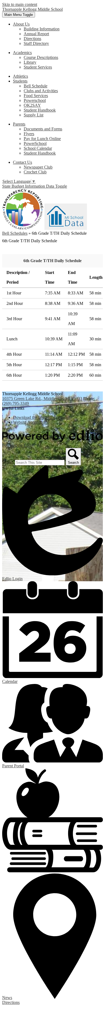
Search (8, 462)
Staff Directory (36, 43)
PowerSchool (35, 143)
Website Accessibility (31, 422)
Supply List (33, 115)
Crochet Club (35, 172)
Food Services (36, 95)
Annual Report (36, 33)
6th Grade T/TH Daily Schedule (52, 260)
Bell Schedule (35, 86)
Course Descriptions (41, 57)
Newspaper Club (38, 167)
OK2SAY (32, 105)
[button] (21, 24)
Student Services (38, 67)
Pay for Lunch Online (42, 138)
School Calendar (38, 148)
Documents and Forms (43, 129)
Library (30, 62)
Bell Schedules (14, 233)
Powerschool (35, 100)
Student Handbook (40, 110)
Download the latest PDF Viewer (41, 417)
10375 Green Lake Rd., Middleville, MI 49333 (42, 398)
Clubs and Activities (41, 90)
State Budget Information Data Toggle (34, 186)
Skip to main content (19, 4)
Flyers (29, 133)
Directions (32, 38)
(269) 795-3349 (15, 403)
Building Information (42, 29)
